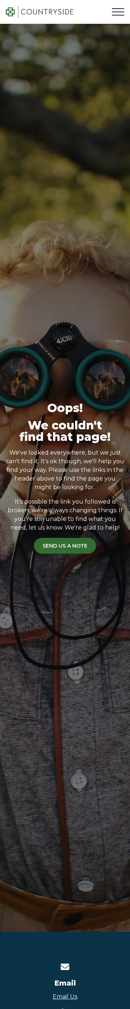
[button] (118, 12)
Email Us (65, 996)
